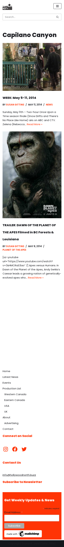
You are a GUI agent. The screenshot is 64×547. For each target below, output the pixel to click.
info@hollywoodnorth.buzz (19, 475)
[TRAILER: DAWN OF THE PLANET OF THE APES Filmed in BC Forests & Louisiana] (32, 174)
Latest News (10, 377)
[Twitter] (24, 449)
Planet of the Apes (14, 250)
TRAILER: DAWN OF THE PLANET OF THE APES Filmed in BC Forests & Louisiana (29, 232)
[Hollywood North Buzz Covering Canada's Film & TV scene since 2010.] (7, 6)
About (6, 417)
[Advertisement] (32, 334)
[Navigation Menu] (57, 6)
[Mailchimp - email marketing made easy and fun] (23, 536)
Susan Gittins (15, 104)
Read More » (34, 124)
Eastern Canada (14, 400)
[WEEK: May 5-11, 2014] (32, 67)
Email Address (13, 512)
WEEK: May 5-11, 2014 (19, 98)
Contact (8, 429)
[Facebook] (15, 449)
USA (6, 406)
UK (6, 411)
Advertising (11, 423)
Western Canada (15, 394)
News (49, 104)
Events (7, 382)
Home (6, 371)
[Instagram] (6, 449)
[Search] (57, 17)
